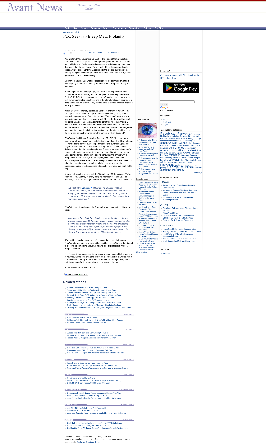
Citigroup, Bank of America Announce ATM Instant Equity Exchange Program (98, 368)
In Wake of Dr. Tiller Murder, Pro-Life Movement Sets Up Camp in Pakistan (147, 246)
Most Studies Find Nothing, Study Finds (179, 241)
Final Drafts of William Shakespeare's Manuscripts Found (178, 198)
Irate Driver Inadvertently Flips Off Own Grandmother (88, 300)
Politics (84, 28)
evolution (171, 139)
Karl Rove (164, 155)
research (165, 150)
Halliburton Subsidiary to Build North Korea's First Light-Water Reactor (95, 320)
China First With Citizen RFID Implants (82, 410)
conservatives (168, 142)
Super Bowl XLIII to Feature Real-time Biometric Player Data (91, 290)
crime (182, 160)
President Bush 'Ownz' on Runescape (148, 204)
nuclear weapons (175, 153)
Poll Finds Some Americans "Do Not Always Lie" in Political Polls (93, 348)
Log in (165, 124)
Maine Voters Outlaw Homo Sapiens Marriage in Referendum (148, 234)
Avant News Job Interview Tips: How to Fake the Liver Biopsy (92, 365)
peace (182, 141)
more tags (198, 172)
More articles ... (142, 252)
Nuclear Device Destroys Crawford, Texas (179, 239)
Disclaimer (81, 442)
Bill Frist (181, 150)
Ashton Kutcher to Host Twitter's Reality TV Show (87, 288)
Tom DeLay (178, 170)
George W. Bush (180, 167)
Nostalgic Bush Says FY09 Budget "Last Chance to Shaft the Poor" (94, 295)
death (178, 139)
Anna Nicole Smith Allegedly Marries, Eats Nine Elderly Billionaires (94, 398)
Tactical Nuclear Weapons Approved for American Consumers (92, 338)
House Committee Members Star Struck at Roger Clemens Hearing (94, 380)
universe (164, 148)
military (164, 152)
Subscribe (165, 253)
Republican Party (172, 133)
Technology (134, 28)
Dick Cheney (176, 147)
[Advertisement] (131, 19)
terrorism (163, 139)
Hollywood (195, 153)
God (189, 150)
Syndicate (90, 442)
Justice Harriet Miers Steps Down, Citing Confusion (87, 333)
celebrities (187, 157)
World (67, 28)
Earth (167, 145)
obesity (189, 162)
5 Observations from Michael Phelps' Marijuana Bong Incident (148, 171)
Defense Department (189, 136)
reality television (173, 158)
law (161, 160)
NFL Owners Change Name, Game (81, 378)
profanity (91, 53)
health (176, 154)
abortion (174, 151)
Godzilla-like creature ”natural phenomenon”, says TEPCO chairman (94, 423)
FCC (83, 53)
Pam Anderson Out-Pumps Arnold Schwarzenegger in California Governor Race (147, 196)
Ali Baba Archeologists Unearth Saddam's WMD (86, 323)
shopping (196, 134)
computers (164, 141)
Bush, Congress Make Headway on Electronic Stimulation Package (94, 305)
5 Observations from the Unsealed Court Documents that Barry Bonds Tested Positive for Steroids (148, 162)
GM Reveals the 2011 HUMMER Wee (178, 218)
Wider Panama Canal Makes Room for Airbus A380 (87, 363)
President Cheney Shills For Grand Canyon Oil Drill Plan (89, 350)
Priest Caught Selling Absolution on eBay (179, 229)
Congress (86, 188)
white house (167, 162)
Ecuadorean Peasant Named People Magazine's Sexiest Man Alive (94, 393)
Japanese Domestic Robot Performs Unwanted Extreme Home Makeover (96, 413)
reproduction (190, 148)
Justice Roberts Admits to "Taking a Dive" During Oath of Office (92, 293)
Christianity (190, 160)
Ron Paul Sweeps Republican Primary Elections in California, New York (95, 353)
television (100, 53)
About (165, 119)
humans (186, 153)
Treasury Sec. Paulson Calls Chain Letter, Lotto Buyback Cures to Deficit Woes (99, 308)
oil (178, 160)
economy (188, 141)
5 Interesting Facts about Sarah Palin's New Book (146, 149)
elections (165, 169)
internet (188, 134)
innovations (167, 164)
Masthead (167, 122)
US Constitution (113, 53)
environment (179, 162)
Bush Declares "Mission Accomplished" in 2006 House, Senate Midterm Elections (148, 186)
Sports (106, 28)
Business (95, 28)
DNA (194, 141)
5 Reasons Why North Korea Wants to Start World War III (148, 142)
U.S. (75, 28)
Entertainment (119, 28)
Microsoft (167, 160)
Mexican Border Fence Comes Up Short (148, 208)
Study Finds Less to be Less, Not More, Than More (87, 426)
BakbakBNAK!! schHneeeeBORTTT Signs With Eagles (89, 383)
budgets (197, 158)
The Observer (161, 28)
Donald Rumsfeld (178, 145)
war (171, 154)
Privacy (98, 442)
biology (198, 160)
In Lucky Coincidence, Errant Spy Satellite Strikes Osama (90, 298)
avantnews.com (69, 32)
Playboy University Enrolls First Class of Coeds (182, 231)
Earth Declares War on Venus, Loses (82, 318)
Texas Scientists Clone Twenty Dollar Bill (179, 185)
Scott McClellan (185, 143)
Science (147, 28)
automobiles (174, 141)
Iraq (174, 159)
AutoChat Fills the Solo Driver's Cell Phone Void (86, 408)
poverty (163, 168)
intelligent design (194, 139)
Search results (169, 188)
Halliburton (165, 136)
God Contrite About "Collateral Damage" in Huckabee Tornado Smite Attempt (98, 428)
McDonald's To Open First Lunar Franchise (180, 190)
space (184, 138)
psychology (175, 136)
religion (196, 150)
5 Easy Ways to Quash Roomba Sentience (148, 155)
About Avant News (170, 213)
